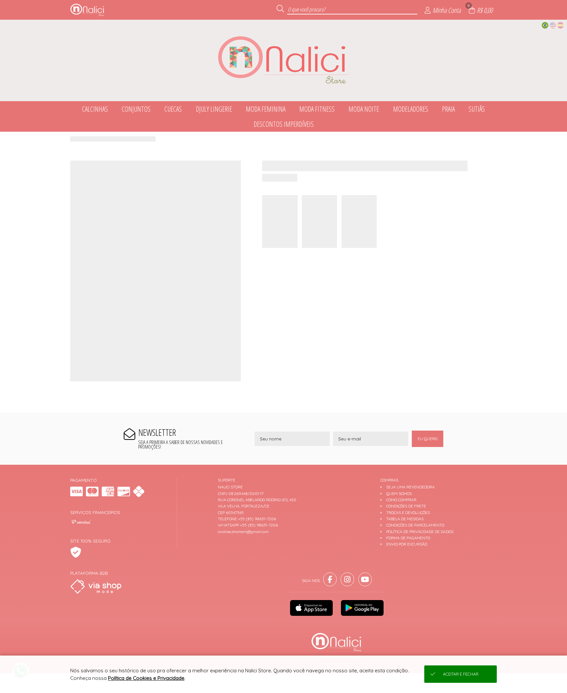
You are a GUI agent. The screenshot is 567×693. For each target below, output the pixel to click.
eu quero (427, 438)
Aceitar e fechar (460, 674)
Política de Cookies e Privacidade (146, 678)
